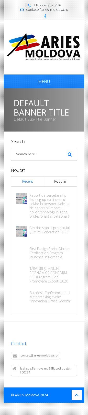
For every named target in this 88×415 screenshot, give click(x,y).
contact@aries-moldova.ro (47, 9)
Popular (60, 181)
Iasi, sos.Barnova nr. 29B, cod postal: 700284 (45, 370)
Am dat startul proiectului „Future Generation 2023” (50, 230)
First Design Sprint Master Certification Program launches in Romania (50, 253)
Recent (27, 181)
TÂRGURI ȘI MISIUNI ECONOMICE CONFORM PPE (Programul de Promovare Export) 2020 (49, 275)
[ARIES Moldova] (44, 46)
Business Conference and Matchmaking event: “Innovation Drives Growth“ (50, 297)
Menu (44, 81)
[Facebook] (45, 16)
